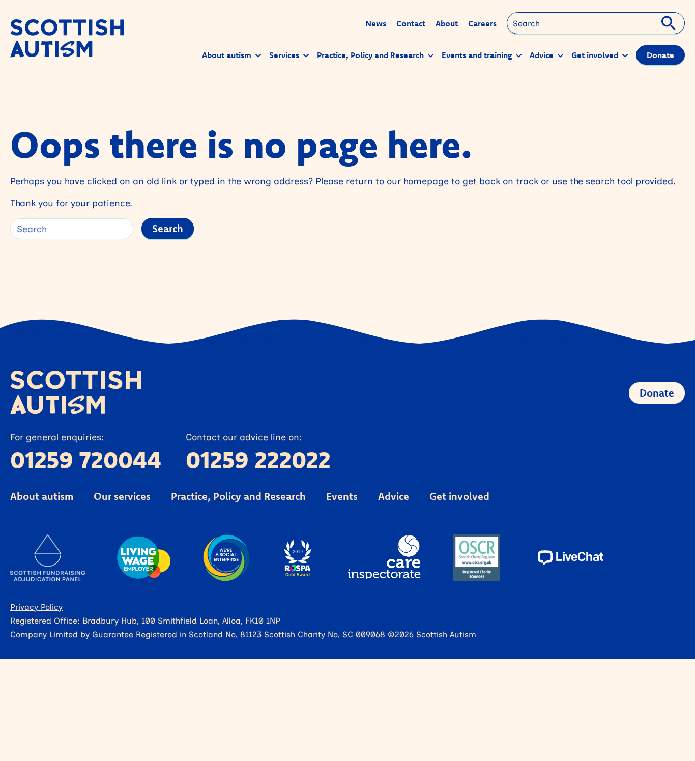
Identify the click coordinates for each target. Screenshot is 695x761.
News (375, 23)
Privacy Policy (36, 606)
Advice (393, 496)
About (447, 23)
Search (167, 228)
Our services (122, 496)
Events (342, 496)
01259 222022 (258, 459)
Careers (482, 23)
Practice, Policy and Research (238, 496)
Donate (657, 392)
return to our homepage (397, 181)
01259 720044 (85, 459)
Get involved (459, 496)
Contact (410, 23)
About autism (41, 496)
